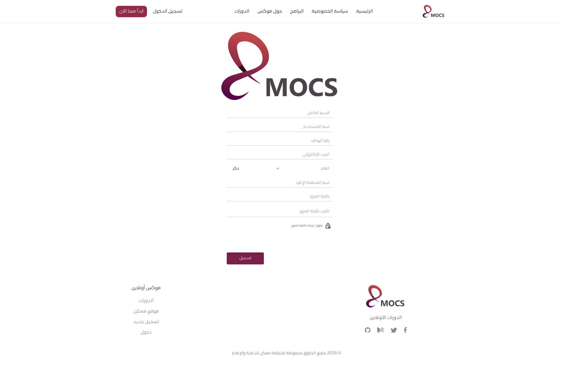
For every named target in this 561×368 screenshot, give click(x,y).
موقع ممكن (146, 311)
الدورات (146, 301)
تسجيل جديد (146, 322)
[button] (280, 226)
